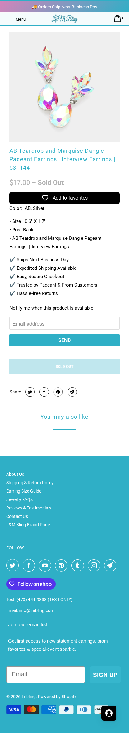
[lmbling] (64, 18)
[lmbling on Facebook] (30, 565)
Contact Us (17, 516)
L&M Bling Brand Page (28, 524)
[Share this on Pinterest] (57, 392)
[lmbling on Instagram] (95, 565)
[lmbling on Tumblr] (78, 565)
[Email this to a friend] (71, 392)
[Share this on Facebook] (43, 392)
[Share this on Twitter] (29, 392)
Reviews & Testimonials (28, 507)
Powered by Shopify (57, 696)
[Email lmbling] (111, 565)
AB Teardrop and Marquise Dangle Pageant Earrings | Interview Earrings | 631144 (62, 159)
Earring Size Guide (23, 491)
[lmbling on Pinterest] (62, 565)
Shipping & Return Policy (30, 482)
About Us (15, 474)
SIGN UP (105, 675)
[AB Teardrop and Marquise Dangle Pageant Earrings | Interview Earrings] (64, 87)
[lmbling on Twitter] (13, 565)
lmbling (29, 696)
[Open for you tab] (108, 713)
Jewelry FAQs (19, 499)
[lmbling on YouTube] (46, 565)
